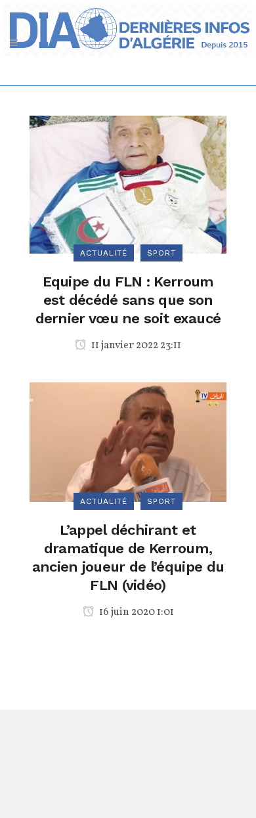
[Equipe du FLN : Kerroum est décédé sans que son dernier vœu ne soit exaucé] (128, 183)
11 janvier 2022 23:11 (135, 345)
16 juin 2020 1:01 (135, 612)
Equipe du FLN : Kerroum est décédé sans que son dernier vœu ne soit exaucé (128, 300)
